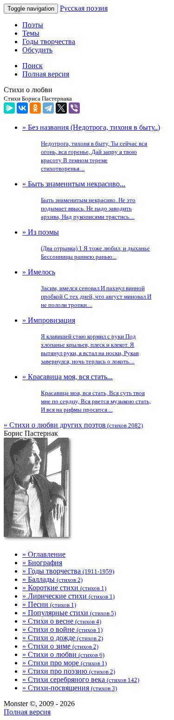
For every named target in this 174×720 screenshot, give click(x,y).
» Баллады (52, 579)
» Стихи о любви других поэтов (73, 425)
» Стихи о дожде (62, 638)
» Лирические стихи (68, 596)
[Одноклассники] (35, 108)
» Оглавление (43, 554)
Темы (30, 33)
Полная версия (27, 712)
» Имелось (86, 288)
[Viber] (74, 108)
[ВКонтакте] (22, 108)
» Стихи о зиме (60, 646)
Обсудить (37, 50)
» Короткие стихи (64, 588)
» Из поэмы (86, 244)
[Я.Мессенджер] (9, 108)
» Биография (42, 563)
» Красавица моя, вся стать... (86, 393)
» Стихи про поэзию (68, 671)
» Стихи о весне (61, 621)
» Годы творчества (68, 571)
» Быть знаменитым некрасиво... (78, 200)
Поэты (32, 25)
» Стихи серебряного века (80, 679)
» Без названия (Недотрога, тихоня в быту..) (91, 147)
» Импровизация (80, 340)
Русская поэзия (84, 8)
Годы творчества (48, 41)
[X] (61, 108)
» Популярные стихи (69, 613)
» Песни (49, 604)
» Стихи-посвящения (69, 688)
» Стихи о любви (63, 654)
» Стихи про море (64, 663)
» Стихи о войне (62, 629)
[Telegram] (48, 108)
